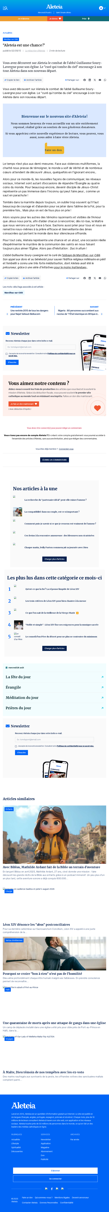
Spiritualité (16, 1147)
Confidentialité (66, 1202)
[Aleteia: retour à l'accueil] (54, 6)
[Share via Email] (100, 80)
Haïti (8, 989)
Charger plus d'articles (54, 559)
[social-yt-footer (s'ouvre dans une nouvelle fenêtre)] (46, 1188)
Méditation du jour (22, 698)
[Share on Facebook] (84, 80)
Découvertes (17, 1151)
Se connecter (55, 1178)
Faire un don (53, 150)
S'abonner (55, 1170)
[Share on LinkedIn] (90, 80)
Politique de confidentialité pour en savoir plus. (75, 746)
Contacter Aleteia (29, 1202)
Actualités (7, 32)
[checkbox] (6, 354)
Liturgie (9, 891)
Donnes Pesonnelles (49, 1202)
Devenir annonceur (80, 1197)
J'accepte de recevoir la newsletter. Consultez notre (42, 354)
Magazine (45, 1147)
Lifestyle (15, 1143)
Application (46, 1143)
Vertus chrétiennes (14, 940)
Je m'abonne (23, 18)
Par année (74, 1139)
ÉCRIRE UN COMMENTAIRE (54, 459)
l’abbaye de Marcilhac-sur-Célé (81, 255)
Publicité (44, 1159)
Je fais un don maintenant (22, 404)
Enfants (9, 809)
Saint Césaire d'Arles (63, 12)
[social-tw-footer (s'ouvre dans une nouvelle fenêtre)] (57, 1188)
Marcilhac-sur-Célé (14, 292)
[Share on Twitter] (95, 80)
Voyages (9, 1039)
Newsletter (46, 1139)
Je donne (53, 18)
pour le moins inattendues (70, 267)
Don (43, 1155)
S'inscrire (12, 362)
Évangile (13, 687)
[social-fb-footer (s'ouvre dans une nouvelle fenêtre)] (52, 1188)
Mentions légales (62, 1197)
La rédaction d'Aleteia (35, 50)
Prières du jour (18, 708)
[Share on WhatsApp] (105, 80)
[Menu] (19, 8)
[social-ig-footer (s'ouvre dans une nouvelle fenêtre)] (62, 1188)
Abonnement (47, 1151)
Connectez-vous (66, 449)
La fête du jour (18, 677)
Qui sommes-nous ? (43, 1197)
